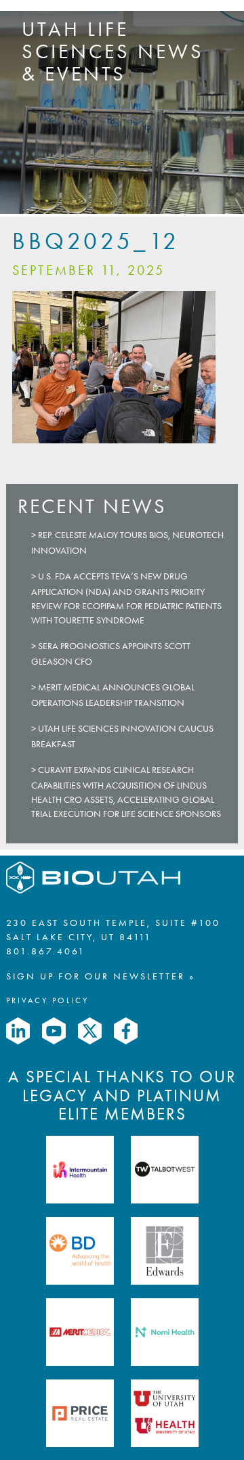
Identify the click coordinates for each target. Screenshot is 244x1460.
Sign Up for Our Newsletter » (100, 976)
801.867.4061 (45, 951)
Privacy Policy (47, 1000)
